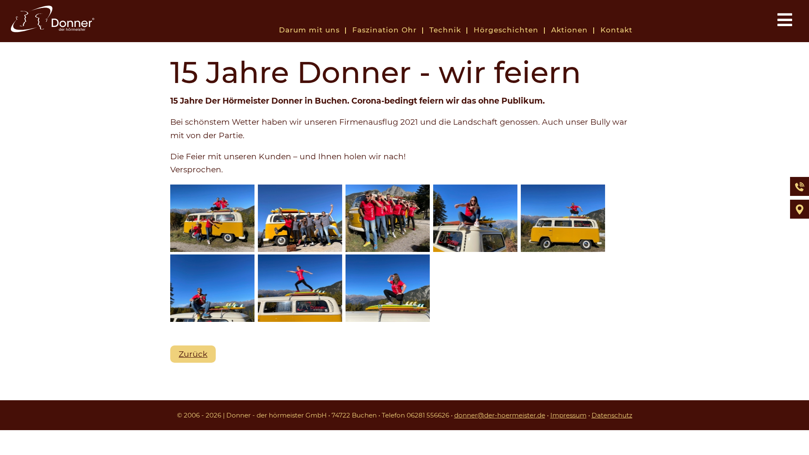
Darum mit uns (309, 30)
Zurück (193, 354)
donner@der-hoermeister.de (499, 415)
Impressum (568, 415)
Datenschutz (612, 415)
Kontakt (616, 30)
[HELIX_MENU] (783, 19)
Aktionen (569, 30)
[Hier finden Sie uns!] (799, 209)
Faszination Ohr (384, 30)
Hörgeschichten (506, 30)
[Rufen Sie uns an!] (799, 186)
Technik (445, 30)
